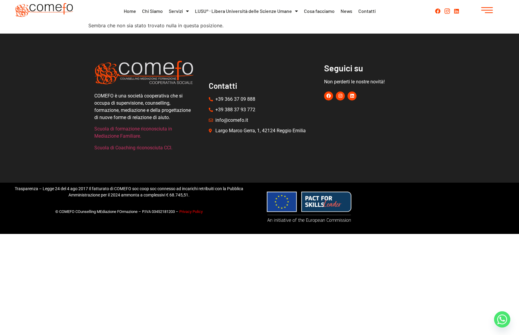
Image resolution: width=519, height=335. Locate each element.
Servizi (176, 11)
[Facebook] (438, 11)
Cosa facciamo (319, 11)
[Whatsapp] (502, 319)
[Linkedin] (456, 11)
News (346, 11)
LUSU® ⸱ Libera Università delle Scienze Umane (243, 11)
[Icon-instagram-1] (447, 11)
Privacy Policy (191, 211)
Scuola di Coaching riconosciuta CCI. (133, 148)
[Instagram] (340, 95)
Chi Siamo (152, 11)
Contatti (367, 11)
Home (130, 11)
